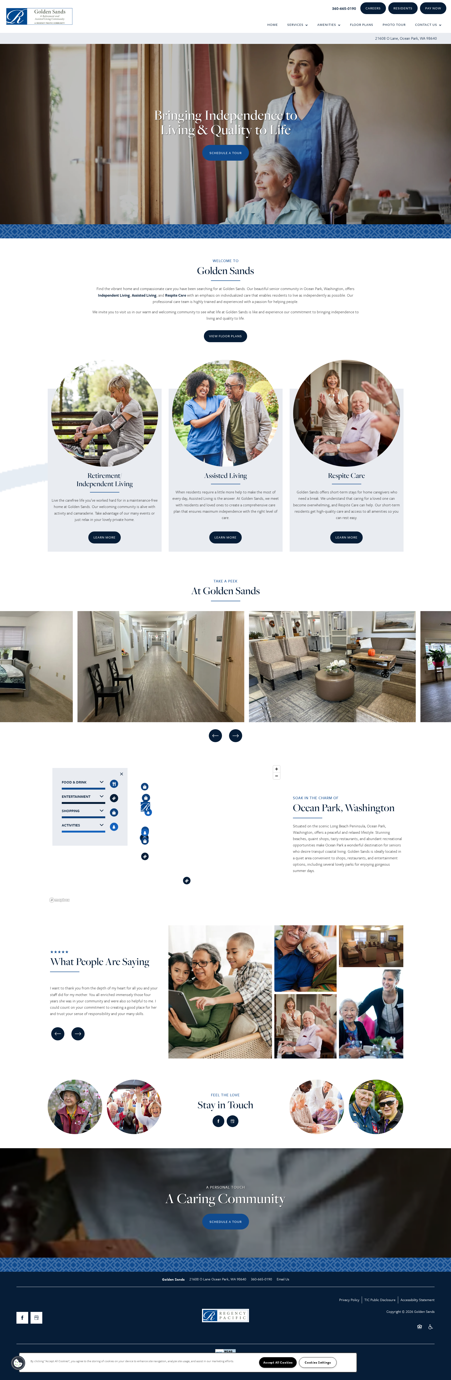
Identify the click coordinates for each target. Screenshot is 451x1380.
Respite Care (175, 295)
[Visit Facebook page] (218, 1121)
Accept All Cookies (278, 1362)
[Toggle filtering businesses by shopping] (114, 812)
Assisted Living (144, 295)
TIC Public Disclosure (380, 1299)
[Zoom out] (276, 775)
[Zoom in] (276, 769)
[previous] (215, 735)
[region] (165, 833)
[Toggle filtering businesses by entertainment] (114, 798)
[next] (235, 735)
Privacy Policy (349, 1299)
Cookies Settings (318, 1362)
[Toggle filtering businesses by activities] (114, 827)
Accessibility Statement (417, 1299)
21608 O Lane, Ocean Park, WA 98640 (406, 38)
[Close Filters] (122, 774)
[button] (373, 8)
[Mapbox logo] (59, 900)
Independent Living (114, 295)
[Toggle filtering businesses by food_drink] (114, 784)
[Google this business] (232, 1121)
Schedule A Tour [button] (226, 152)
